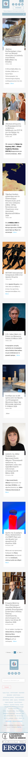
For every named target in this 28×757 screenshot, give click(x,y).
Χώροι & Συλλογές (18, 702)
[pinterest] (19, 4)
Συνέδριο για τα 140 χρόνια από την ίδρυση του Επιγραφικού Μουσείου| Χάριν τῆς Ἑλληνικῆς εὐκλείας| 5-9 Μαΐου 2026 (13, 401)
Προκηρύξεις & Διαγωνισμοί (9, 713)
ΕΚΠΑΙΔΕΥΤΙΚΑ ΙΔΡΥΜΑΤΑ (8, 697)
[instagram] (16, 4)
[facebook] (13, 4)
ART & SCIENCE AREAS (8, 715)
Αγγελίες (16, 700)
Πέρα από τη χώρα (20, 711)
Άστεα (4, 711)
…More (11, 83)
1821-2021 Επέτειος (18, 715)
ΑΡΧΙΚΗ (16, 718)
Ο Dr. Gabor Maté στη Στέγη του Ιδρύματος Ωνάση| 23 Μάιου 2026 (13, 336)
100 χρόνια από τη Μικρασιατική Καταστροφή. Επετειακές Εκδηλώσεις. (14, 707)
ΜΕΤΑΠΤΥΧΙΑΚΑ (16, 695)
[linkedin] (22, 4)
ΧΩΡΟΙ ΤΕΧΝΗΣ (6, 700)
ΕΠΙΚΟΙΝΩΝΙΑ (21, 700)
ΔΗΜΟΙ (11, 700)
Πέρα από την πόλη (11, 711)
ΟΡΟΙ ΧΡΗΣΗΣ (8, 721)
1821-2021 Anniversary (8, 718)
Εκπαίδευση (6, 704)
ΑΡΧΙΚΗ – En (21, 718)
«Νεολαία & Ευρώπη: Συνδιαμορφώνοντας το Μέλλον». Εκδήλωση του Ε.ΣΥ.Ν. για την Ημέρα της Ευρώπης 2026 (13, 129)
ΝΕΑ (23, 713)
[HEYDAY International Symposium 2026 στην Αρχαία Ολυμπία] (14, 258)
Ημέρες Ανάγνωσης (9, 702)
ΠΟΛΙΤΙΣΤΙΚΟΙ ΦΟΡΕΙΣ (19, 697)
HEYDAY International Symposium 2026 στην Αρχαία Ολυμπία (14, 275)
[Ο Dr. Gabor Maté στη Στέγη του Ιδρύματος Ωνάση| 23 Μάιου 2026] (14, 319)
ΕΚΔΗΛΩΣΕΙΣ (21, 692)
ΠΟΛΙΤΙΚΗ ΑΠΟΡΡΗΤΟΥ (17, 721)
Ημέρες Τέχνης (6, 692)
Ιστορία (21, 704)
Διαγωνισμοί (18, 713)
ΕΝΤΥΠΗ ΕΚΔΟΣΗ (14, 692)
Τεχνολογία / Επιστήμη (14, 704)
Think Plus (19, 727)
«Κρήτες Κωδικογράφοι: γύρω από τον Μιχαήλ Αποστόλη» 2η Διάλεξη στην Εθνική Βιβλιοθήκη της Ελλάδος (14, 55)
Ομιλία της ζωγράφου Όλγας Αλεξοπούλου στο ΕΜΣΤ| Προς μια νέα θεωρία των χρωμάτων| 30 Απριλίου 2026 (13, 538)
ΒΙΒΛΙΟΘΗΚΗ (9, 695)
